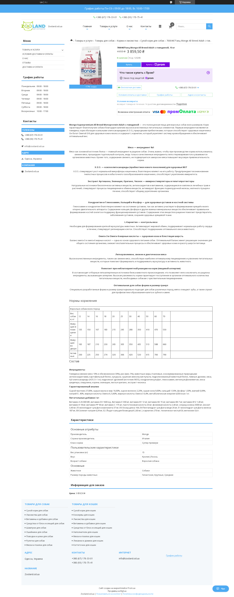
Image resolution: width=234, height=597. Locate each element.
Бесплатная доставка (131, 87)
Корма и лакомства (127, 40)
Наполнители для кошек (85, 532)
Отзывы (26, 62)
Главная (87, 26)
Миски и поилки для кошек (86, 536)
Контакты (146, 26)
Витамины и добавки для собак (42, 519)
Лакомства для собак (37, 514)
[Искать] (209, 26)
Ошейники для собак (36, 532)
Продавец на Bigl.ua (117, 591)
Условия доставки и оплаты (37, 54)
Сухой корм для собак (152, 40)
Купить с (150, 65)
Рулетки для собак (35, 540)
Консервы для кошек (84, 514)
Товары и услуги (108, 26)
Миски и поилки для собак (39, 545)
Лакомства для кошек (84, 519)
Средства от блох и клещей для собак (45, 523)
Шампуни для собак (36, 527)
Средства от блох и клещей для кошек (92, 527)
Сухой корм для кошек (84, 510)
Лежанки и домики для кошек (88, 540)
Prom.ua (131, 588)
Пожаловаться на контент (108, 594)
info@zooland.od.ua (34, 146)
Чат (223, 588)
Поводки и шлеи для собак (39, 536)
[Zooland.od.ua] (33, 26)
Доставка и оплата (32, 67)
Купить (129, 65)
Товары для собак (105, 40)
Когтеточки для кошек (84, 545)
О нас (130, 26)
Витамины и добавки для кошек (89, 523)
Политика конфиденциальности (138, 594)
